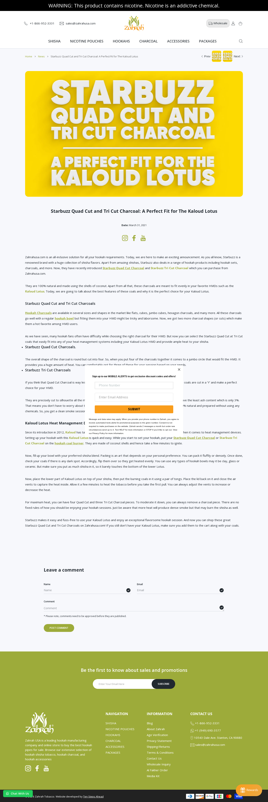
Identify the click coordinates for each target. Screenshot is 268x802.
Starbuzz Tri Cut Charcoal (169, 268)
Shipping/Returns (158, 747)
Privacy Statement (159, 741)
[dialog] (241, 41)
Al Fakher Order (157, 770)
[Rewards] (249, 790)
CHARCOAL (113, 741)
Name (47, 584)
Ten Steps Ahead (93, 796)
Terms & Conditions (160, 752)
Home (28, 56)
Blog (150, 723)
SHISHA (111, 723)
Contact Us (154, 758)
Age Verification (157, 735)
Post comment (59, 628)
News (41, 56)
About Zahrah (156, 729)
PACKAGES (113, 752)
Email (140, 584)
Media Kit (153, 776)
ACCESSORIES (115, 747)
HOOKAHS (113, 735)
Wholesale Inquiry (159, 764)
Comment (49, 601)
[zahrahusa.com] (134, 23)
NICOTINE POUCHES (120, 729)
